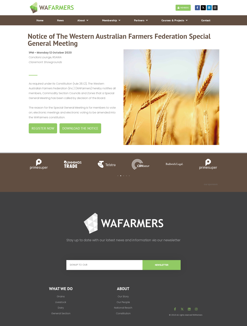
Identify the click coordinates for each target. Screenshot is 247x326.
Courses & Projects (172, 20)
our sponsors (211, 184)
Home (39, 20)
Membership (109, 20)
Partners (139, 20)
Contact (205, 20)
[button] (117, 175)
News (60, 20)
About (81, 20)
